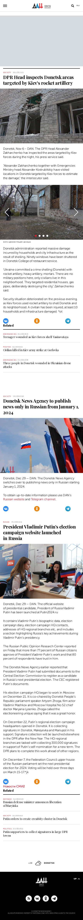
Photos (7, 347)
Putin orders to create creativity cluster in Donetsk (35, 819)
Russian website (13, 499)
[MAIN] (54, 898)
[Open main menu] (5, 6)
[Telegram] (68, 321)
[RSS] (29, 898)
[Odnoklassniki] (37, 321)
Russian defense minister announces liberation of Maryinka (32, 804)
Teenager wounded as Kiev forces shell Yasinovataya (35, 337)
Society (7, 72)
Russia (6, 522)
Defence (7, 799)
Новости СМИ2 (14, 786)
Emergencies (9, 334)
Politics (7, 829)
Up (75, 879)
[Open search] (72, 6)
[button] (7, 212)
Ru (78, 6)
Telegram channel (43, 499)
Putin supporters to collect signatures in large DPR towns (35, 833)
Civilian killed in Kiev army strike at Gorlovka (31, 350)
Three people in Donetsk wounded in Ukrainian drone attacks (37, 365)
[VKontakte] (5, 321)
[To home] (41, 5)
